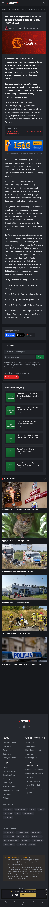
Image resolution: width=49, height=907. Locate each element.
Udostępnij (11, 335)
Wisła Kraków (8, 790)
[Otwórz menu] (3, 3)
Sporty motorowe (9, 716)
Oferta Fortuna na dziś (33, 747)
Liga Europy (8, 775)
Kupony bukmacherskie (34, 731)
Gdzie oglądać (8, 741)
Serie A (41, 767)
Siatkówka (7, 712)
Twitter (21, 335)
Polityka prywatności (22, 847)
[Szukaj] (43, 3)
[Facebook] (24, 684)
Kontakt (34, 847)
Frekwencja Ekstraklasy (11, 748)
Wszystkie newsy (9, 700)
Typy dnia (29, 735)
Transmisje (7, 737)
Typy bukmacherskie (33, 739)
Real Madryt (22, 802)
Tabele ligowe (30, 704)
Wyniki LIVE (29, 700)
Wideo (5, 725)
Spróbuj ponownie (11, 377)
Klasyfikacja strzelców (33, 708)
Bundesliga (8, 771)
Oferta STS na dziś (32, 743)
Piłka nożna (7, 704)
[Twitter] (19, 684)
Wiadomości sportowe (10, 9)
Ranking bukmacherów (34, 727)
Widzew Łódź (36, 794)
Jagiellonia (25, 798)
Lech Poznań (36, 790)
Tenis (5, 708)
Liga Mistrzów (28, 771)
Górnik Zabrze (9, 794)
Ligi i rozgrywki (31, 716)
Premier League (20, 767)
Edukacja (6, 756)
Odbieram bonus (28, 895)
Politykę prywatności (16, 367)
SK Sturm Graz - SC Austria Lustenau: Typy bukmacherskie (24, 132)
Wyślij (40, 357)
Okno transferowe (9, 733)
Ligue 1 (17, 771)
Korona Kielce (37, 798)
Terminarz (29, 712)
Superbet (28, 751)
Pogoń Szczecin (22, 794)
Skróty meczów (9, 744)
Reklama (42, 847)
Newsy (23, 9)
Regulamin (11, 847)
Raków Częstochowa (11, 798)
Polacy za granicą (9, 729)
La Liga (32, 767)
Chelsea (32, 802)
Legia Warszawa (22, 790)
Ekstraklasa (8, 767)
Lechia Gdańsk (9, 802)
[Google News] (29, 684)
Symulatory (7, 752)
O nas (4, 847)
